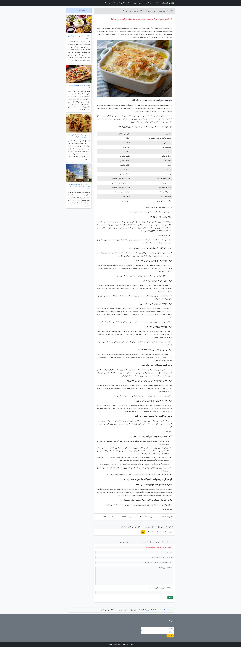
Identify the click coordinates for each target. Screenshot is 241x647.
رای (143, 532)
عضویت (170, 635)
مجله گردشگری (126, 3)
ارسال (170, 597)
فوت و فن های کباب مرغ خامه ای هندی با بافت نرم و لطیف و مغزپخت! (79, 136)
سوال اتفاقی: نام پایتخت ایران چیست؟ (161, 588)
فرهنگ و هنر (147, 3)
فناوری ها (108, 3)
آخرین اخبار (116, 3)
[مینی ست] (168, 3)
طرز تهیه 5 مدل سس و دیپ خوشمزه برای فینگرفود (79, 37)
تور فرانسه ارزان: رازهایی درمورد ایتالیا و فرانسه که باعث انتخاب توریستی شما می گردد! (79, 187)
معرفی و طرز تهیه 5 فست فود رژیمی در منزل (79, 86)
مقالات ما (156, 3)
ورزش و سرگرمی (137, 3)
